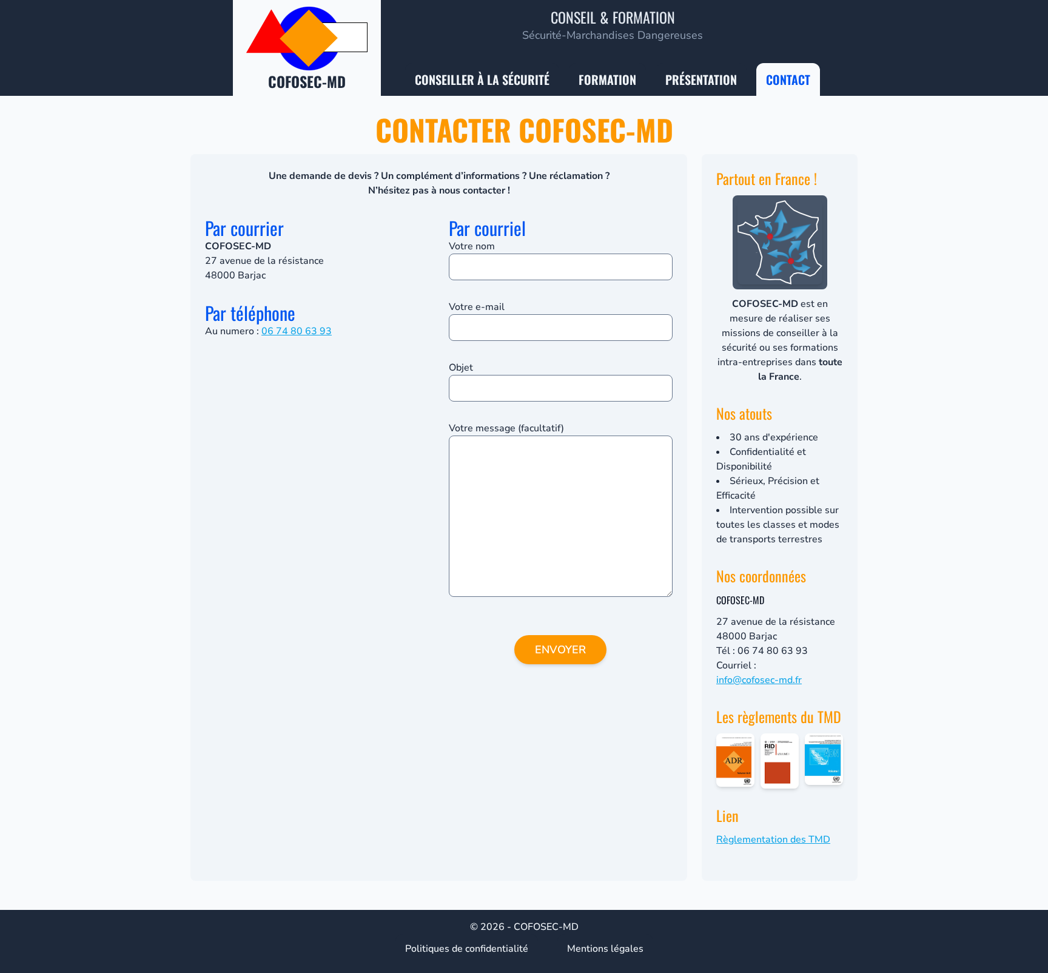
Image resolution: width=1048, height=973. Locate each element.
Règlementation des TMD (773, 839)
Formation (607, 79)
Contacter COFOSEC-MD (524, 129)
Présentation (701, 79)
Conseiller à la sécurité (482, 79)
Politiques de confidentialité (466, 948)
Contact (788, 79)
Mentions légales (605, 948)
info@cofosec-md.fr (759, 680)
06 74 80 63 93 (296, 331)
